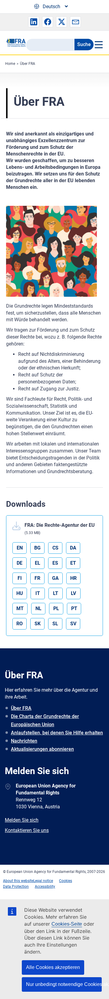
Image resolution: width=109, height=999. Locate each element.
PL (56, 608)
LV (73, 593)
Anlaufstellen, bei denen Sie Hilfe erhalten (57, 733)
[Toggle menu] (98, 44)
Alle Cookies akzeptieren (53, 967)
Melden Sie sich (21, 820)
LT (55, 593)
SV (73, 623)
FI (20, 578)
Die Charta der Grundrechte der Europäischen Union (45, 720)
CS (55, 548)
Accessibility (45, 886)
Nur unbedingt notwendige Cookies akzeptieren (64, 984)
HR (73, 578)
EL (37, 563)
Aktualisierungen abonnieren (42, 749)
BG (37, 548)
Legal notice (43, 881)
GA (55, 578)
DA (73, 548)
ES (55, 563)
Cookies (65, 881)
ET (73, 563)
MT (20, 608)
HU (19, 593)
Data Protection (16, 886)
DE (19, 563)
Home (10, 64)
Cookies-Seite (66, 924)
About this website (18, 881)
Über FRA (27, 64)
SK (38, 623)
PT (74, 608)
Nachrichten (24, 741)
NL (38, 608)
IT (37, 593)
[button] (33, 21)
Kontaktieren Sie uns (27, 830)
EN (20, 548)
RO (19, 623)
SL (55, 623)
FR (37, 578)
